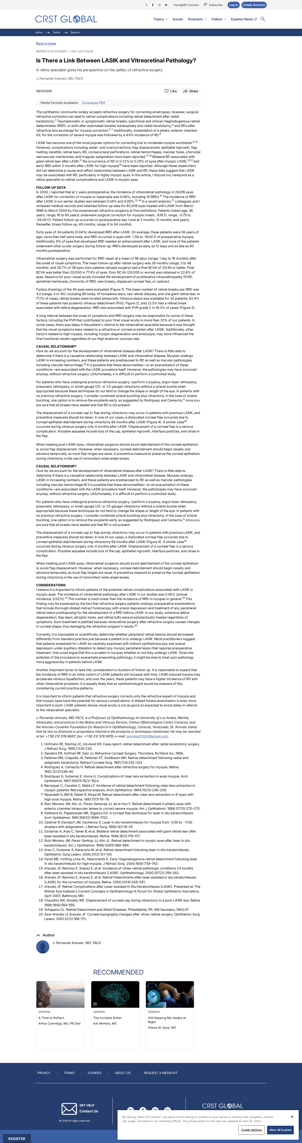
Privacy (43, 1073)
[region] (208, 1125)
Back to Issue (46, 43)
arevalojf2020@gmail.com (147, 736)
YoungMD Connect (186, 5)
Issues (178, 19)
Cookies (94, 1073)
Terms (69, 1073)
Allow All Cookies (280, 1130)
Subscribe (216, 5)
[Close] (292, 1116)
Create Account (254, 5)
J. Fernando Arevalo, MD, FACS (77, 943)
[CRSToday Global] (66, 19)
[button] (45, 935)
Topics (158, 19)
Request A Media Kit (161, 1073)
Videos (216, 19)
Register (16, 1139)
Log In (233, 5)
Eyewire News (242, 19)
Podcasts (195, 19)
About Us (123, 1073)
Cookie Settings (251, 1130)
